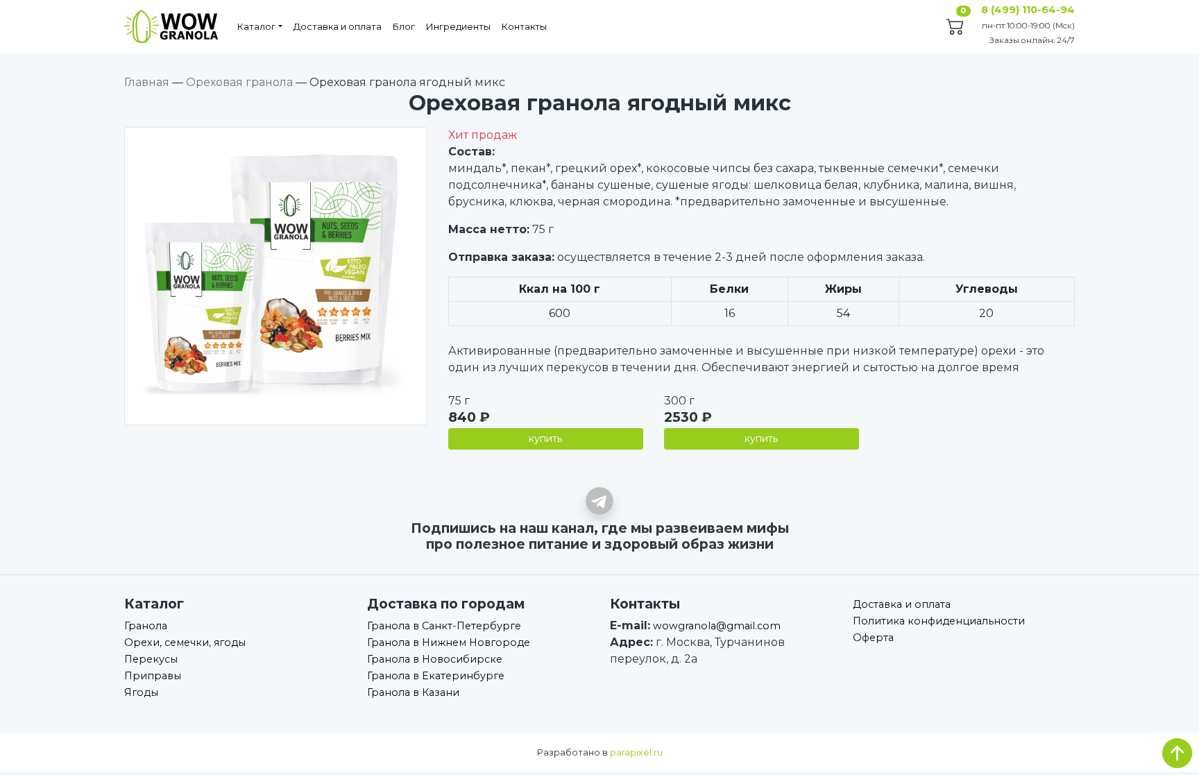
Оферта (873, 637)
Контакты (524, 26)
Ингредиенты (458, 26)
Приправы (152, 676)
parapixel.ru (636, 752)
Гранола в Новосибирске (434, 659)
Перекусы (151, 659)
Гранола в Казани (413, 692)
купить (545, 438)
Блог (404, 26)
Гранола (145, 626)
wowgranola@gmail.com (717, 626)
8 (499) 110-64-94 (1028, 9)
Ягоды (141, 692)
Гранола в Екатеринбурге (435, 676)
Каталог (256, 26)
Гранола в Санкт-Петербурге (444, 626)
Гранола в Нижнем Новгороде (448, 642)
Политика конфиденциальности (939, 621)
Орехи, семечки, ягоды (185, 642)
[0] (955, 28)
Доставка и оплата (338, 26)
